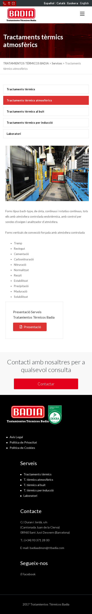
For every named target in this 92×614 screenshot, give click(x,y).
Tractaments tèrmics (21, 89)
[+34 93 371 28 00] (5, 3)
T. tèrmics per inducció (39, 490)
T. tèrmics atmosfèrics (38, 479)
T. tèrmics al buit (35, 485)
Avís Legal (16, 437)
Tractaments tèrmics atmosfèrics (29, 100)
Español (49, 3)
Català (60, 3)
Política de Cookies (22, 447)
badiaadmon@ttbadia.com (47, 548)
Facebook (29, 574)
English (84, 3)
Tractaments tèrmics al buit (25, 111)
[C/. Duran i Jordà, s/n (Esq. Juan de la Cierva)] (9, 3)
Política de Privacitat (23, 442)
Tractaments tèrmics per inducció (30, 122)
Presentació (32, 327)
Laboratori (14, 133)
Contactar (46, 383)
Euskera (72, 3)
